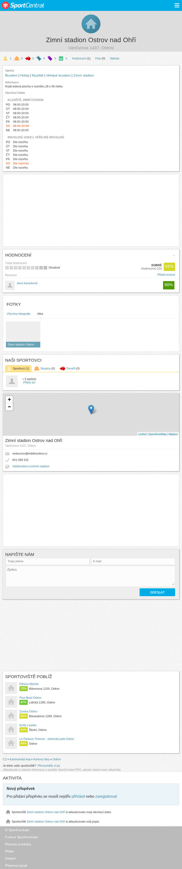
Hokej (25, 75)
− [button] (9, 407)
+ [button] (9, 399)
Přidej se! (29, 382)
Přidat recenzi (166, 274)
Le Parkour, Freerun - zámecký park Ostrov (46, 739)
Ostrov (57, 759)
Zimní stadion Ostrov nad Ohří (91, 40)
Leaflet (142, 434)
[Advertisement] (91, 210)
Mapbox (173, 434)
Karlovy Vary (41, 759)
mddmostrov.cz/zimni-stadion (31, 466)
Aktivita (114, 58)
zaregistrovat (106, 796)
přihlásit (78, 796)
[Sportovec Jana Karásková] (12, 386)
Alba (40, 313)
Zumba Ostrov (28, 711)
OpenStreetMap (157, 434)
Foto (98, 58)
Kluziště (38, 75)
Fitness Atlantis (29, 684)
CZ (5, 759)
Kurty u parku (27, 725)
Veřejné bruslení (59, 75)
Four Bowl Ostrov (30, 697)
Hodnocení (79, 58)
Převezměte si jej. (49, 765)
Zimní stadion (83, 75)
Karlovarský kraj (20, 759)
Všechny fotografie (19, 313)
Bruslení (11, 75)
